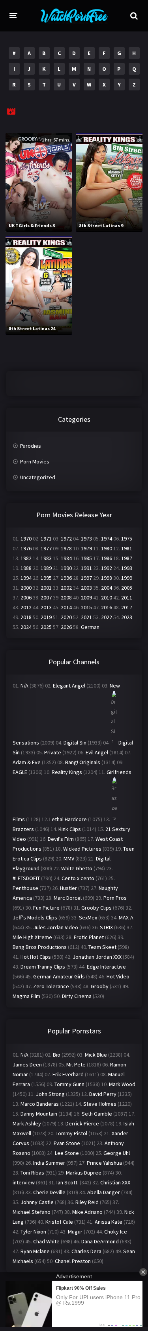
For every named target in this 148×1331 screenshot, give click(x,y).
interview (24, 1182)
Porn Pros (115, 897)
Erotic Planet (89, 937)
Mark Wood (122, 1084)
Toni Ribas (32, 1172)
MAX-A (126, 917)
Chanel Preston (73, 1261)
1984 (66, 558)
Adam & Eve (27, 762)
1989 (46, 568)
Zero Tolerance (51, 986)
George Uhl (116, 1152)
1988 (26, 568)
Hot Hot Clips (36, 956)
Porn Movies (34, 461)
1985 (86, 558)
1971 (46, 538)
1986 (106, 558)
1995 (46, 577)
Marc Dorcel (68, 897)
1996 (66, 577)
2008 (66, 597)
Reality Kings (67, 772)
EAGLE (20, 772)
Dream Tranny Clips (43, 966)
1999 (126, 577)
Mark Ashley (27, 1123)
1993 (126, 568)
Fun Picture (46, 907)
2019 (46, 617)
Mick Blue (96, 1054)
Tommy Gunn (69, 1084)
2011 (126, 597)
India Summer (49, 1162)
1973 (86, 538)
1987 (126, 558)
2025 (46, 627)
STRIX (106, 927)
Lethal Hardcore (68, 819)
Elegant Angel (69, 685)
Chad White (46, 1241)
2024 (26, 627)
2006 (26, 597)
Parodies (30, 445)
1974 (106, 538)
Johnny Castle (37, 1202)
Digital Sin (75, 742)
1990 (66, 568)
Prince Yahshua (104, 1162)
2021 (86, 617)
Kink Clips (69, 829)
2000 (26, 587)
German (90, 627)
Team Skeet (102, 946)
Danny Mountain (39, 1113)
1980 (106, 548)
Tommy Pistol (71, 1133)
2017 (126, 607)
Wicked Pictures (82, 848)
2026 (66, 627)
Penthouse (25, 888)
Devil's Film (61, 838)
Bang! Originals (82, 762)
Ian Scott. (67, 1182)
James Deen (27, 1064)
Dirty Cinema (77, 996)
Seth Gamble (97, 1113)
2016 (106, 607)
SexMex (88, 917)
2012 (26, 607)
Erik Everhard (68, 1074)
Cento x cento (78, 878)
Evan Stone (67, 1143)
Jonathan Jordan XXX (97, 956)
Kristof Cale (59, 1221)
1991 (86, 568)
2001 (46, 587)
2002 (66, 587)
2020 (66, 617)
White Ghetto (76, 868)
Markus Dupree (83, 1172)
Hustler (68, 888)
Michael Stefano (32, 1211)
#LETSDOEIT (26, 878)
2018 (26, 617)
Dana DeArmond (100, 1241)
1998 (106, 577)
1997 (86, 577)
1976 (26, 548)
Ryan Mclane (35, 1251)
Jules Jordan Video (55, 927)
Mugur (75, 1231)
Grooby (100, 986)
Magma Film (26, 996)
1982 (26, 558)
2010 (106, 597)
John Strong (50, 1094)
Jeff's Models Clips (35, 917)
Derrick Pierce (82, 1123)
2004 (106, 587)
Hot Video (118, 976)
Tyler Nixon (33, 1231)
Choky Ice (115, 1231)
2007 (46, 597)
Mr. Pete (76, 1064)
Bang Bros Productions (40, 946)
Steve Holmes (99, 1103)
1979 (86, 548)
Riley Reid (87, 1202)
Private (52, 752)
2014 (66, 607)
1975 (126, 538)
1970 (26, 538)
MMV (69, 858)
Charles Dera (86, 1251)
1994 (26, 577)
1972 (66, 538)
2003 (86, 587)
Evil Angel (97, 752)
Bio (56, 1054)
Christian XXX (115, 1182)
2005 (126, 587)
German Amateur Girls (59, 976)
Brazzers (23, 829)
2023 (126, 617)
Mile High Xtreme (32, 937)
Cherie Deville (49, 1192)
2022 (106, 617)
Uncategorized (37, 477)
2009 (86, 597)
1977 (46, 548)
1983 (46, 558)
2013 (46, 607)
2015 (86, 607)
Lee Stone (67, 1152)
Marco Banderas (40, 1103)
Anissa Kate (108, 1221)
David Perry (102, 1094)
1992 (106, 568)
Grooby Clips (96, 907)
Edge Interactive (106, 966)
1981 (126, 548)
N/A (24, 685)
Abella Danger (103, 1192)
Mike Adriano (87, 1211)
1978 (66, 548)
